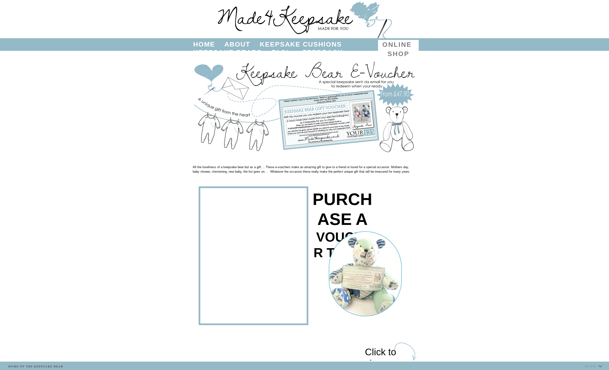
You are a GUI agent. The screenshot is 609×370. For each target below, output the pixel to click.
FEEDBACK (322, 52)
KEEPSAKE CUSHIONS (301, 44)
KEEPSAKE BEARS (227, 52)
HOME (204, 44)
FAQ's (282, 52)
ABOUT (237, 44)
